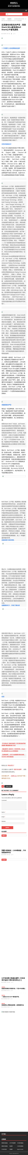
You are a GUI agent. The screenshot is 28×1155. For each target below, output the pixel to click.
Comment (4, 800)
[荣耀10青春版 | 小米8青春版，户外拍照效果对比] (14, 841)
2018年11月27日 (6, 854)
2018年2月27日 (6, 990)
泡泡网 (11, 1146)
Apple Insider (20, 1149)
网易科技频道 (5, 1143)
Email (3, 816)
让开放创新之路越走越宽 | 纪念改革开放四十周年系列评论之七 (13, 979)
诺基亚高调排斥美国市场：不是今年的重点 (13, 988)
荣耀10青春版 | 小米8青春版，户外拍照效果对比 (14, 851)
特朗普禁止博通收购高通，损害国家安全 (13, 1005)
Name (3, 812)
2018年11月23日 (6, 982)
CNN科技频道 (20, 1146)
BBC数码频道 (20, 1143)
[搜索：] (14, 14)
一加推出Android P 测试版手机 (10, 997)
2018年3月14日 (6, 1007)
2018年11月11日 (6, 33)
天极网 (10, 1149)
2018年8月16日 (6, 998)
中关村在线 (4, 1149)
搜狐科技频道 (5, 1146)
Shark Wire (8, 786)
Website (4, 821)
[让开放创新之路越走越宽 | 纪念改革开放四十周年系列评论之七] (14, 917)
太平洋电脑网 (12, 1143)
